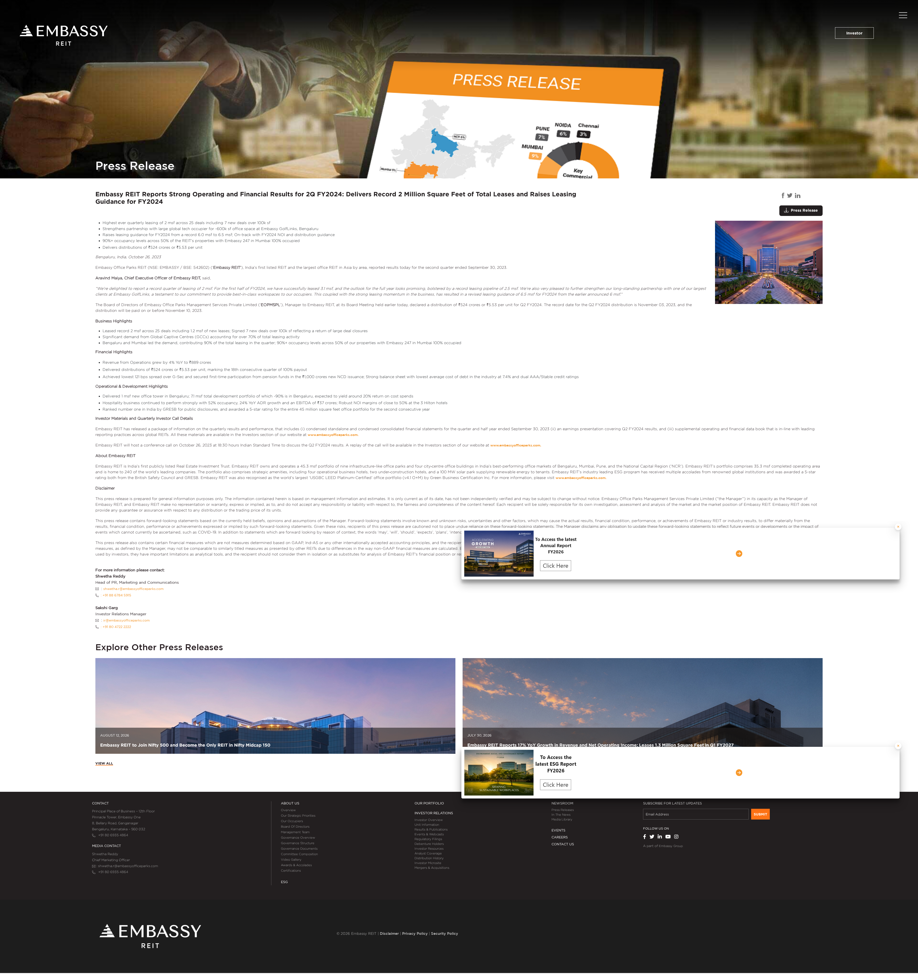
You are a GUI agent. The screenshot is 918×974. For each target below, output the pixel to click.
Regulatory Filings (428, 839)
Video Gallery (291, 859)
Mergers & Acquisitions (432, 867)
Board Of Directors (295, 826)
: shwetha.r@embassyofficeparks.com (126, 866)
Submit (760, 814)
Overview (288, 810)
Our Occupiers (292, 821)
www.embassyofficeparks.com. (333, 435)
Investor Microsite (428, 862)
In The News (561, 814)
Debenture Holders (429, 843)
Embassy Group (671, 845)
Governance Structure (297, 843)
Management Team (295, 832)
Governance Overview (298, 837)
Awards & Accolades (296, 865)
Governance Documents (299, 848)
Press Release (803, 210)
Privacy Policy (415, 933)
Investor (854, 33)
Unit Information (427, 824)
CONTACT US (563, 844)
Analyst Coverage (428, 853)
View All (104, 763)
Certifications (291, 870)
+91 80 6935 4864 (111, 835)
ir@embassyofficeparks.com (126, 620)
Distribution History (429, 858)
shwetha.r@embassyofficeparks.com (133, 589)
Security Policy (444, 933)
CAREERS (560, 837)
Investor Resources (429, 848)
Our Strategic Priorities (298, 815)
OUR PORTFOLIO (429, 803)
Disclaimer (389, 933)
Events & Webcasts (429, 834)
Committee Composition (299, 854)
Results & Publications (431, 829)
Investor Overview (429, 819)
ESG (284, 882)
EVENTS (558, 830)
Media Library (562, 819)
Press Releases (563, 809)
